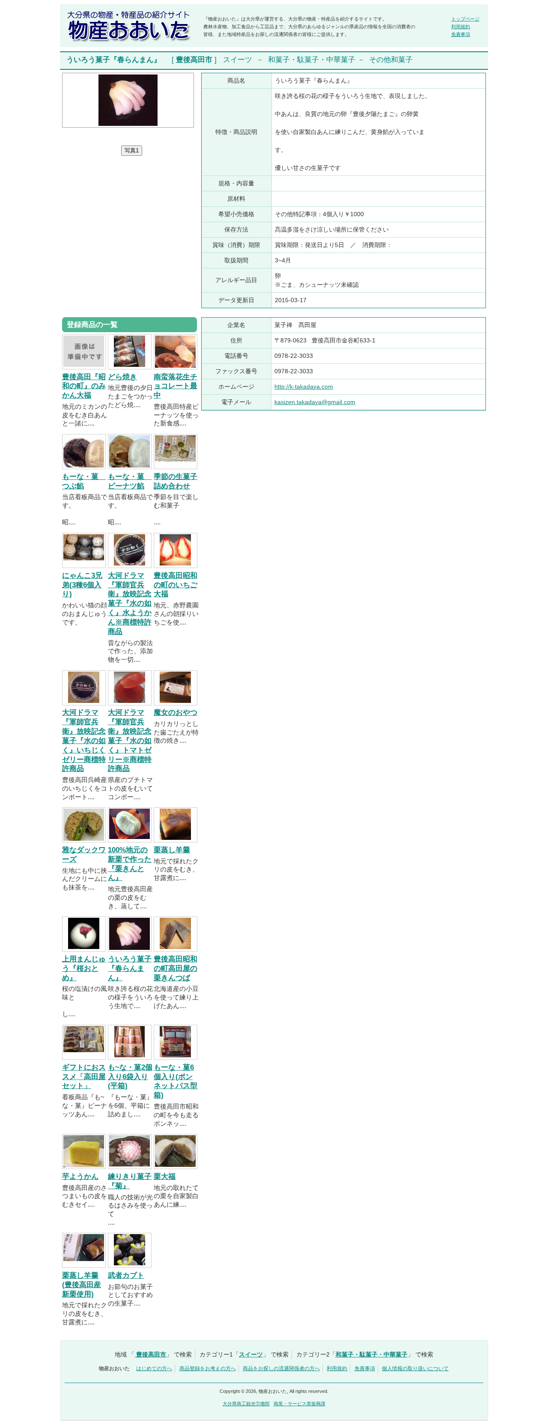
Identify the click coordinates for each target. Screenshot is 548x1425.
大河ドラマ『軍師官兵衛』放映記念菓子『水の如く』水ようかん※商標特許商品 (130, 603)
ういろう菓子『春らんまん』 (130, 968)
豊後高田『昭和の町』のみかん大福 (84, 386)
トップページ (465, 18)
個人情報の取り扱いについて (415, 1368)
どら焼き (122, 377)
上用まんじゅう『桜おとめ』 (84, 968)
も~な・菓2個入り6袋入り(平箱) (130, 1076)
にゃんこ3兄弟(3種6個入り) (82, 584)
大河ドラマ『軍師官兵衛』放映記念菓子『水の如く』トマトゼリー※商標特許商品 (130, 740)
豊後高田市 (194, 60)
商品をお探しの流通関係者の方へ (281, 1368)
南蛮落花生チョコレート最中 (175, 386)
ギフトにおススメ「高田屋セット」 (84, 1076)
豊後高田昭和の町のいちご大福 (175, 584)
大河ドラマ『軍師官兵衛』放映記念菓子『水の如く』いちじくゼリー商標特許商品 (84, 740)
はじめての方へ (154, 1368)
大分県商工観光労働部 (246, 1403)
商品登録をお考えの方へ (207, 1368)
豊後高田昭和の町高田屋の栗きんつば (175, 968)
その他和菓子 (391, 60)
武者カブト (126, 1275)
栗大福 (165, 1176)
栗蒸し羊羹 (172, 850)
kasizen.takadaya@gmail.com (314, 402)
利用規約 (460, 26)
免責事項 (460, 34)
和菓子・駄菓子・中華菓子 (311, 60)
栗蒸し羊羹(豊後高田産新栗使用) (81, 1284)
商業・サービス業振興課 (299, 1403)
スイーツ (237, 60)
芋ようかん (80, 1176)
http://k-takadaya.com (303, 386)
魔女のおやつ (175, 712)
